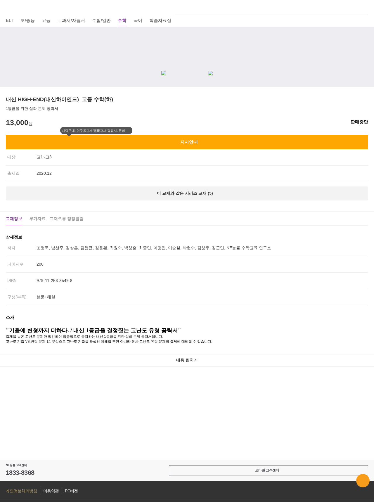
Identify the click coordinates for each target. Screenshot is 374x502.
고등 (46, 20)
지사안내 (189, 141)
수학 (122, 20)
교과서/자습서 (71, 20)
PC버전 (71, 491)
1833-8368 (20, 472)
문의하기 (363, 480)
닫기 (129, 130)
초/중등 (27, 20)
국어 (138, 20)
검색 (364, 7)
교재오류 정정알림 (67, 218)
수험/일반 (101, 20)
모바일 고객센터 (267, 470)
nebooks (187, 7)
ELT (9, 20)
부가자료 (37, 218)
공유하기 (365, 49)
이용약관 (51, 491)
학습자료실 (160, 20)
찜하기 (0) (365, 35)
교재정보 (14, 218)
